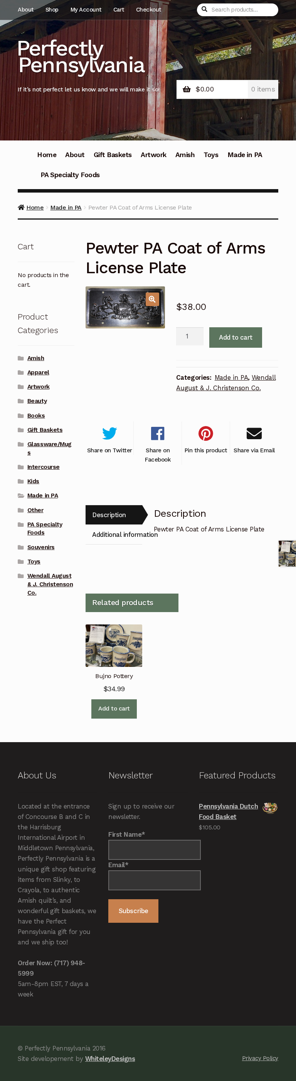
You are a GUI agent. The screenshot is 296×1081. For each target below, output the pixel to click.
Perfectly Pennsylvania (80, 56)
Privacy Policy (260, 1058)
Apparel (38, 372)
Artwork (153, 155)
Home (46, 155)
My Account (86, 9)
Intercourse (43, 467)
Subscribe (133, 911)
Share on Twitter (109, 450)
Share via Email (254, 450)
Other (35, 510)
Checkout (148, 9)
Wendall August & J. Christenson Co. (50, 584)
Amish (185, 155)
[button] (152, 299)
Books (36, 415)
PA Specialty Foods (70, 175)
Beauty (37, 401)
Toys (211, 155)
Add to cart (235, 337)
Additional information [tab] (117, 534)
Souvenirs (41, 547)
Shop (52, 9)
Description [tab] (109, 515)
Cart (118, 9)
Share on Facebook (157, 455)
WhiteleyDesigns (110, 1058)
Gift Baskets (113, 155)
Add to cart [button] (114, 708)
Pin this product (206, 450)
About (26, 9)
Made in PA (244, 155)
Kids (33, 481)
